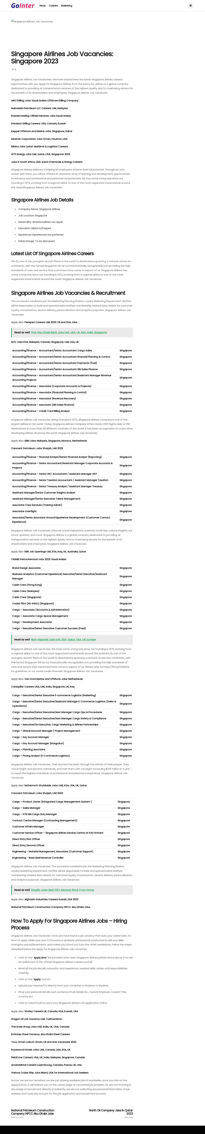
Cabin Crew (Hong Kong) (27, 584)
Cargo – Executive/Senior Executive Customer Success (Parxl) (49, 628)
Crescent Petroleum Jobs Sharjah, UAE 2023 (37, 793)
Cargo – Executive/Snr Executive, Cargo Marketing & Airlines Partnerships (55, 724)
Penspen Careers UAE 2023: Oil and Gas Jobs (51, 322)
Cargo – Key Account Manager (30, 737)
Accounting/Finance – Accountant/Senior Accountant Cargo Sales (52, 350)
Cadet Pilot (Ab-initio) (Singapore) (33, 603)
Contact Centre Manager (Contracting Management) (44, 820)
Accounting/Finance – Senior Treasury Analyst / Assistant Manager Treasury (57, 486)
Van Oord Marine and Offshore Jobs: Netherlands (54, 679)
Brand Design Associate (26, 568)
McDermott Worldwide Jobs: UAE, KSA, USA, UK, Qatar (56, 785)
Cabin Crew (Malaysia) (25, 591)
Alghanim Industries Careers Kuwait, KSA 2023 (51, 899)
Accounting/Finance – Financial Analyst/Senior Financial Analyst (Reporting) (57, 457)
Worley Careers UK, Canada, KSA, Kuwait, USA (52, 1011)
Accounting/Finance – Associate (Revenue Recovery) (44, 398)
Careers (53, 5)
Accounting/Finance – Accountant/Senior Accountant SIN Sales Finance (55, 369)
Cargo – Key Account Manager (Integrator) (38, 743)
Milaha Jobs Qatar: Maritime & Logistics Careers (40, 146)
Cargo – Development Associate (32, 622)
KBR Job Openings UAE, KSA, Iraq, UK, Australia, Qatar (56, 551)
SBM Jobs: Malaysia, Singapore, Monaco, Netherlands (56, 440)
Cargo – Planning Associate (28, 749)
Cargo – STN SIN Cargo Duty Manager (34, 814)
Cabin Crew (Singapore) (26, 597)
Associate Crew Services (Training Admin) (37, 505)
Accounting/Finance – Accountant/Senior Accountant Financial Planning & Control (61, 356)
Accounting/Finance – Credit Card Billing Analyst (41, 411)
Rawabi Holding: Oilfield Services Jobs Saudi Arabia (41, 115)
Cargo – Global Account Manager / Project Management (46, 730)
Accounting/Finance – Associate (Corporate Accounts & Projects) (51, 386)
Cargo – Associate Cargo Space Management (40, 616)
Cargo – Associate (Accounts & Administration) (41, 609)
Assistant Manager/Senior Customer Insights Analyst (43, 492)
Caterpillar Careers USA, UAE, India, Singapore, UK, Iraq (42, 686)
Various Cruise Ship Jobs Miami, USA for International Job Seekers (50, 1072)
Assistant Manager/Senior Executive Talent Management (46, 498)
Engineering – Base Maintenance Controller (38, 857)
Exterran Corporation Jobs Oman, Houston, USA (39, 139)
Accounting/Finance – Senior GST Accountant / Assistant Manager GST (54, 473)
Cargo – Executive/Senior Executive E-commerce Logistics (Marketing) (54, 695)
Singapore (126, 350)
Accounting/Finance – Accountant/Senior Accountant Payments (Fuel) (54, 363)
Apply (37, 979)
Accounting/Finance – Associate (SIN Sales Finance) (43, 404)
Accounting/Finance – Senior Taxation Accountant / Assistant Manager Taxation (60, 480)
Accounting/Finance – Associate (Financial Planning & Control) (49, 392)
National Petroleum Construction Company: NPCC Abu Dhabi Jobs (51, 907)
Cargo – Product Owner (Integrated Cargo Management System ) (52, 801)
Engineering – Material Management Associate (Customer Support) (52, 851)
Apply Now (40, 957)
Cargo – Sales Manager (26, 808)
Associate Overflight (24, 511)
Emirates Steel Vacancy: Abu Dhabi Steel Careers (40, 1034)
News (43, 5)
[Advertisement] (168, 39)
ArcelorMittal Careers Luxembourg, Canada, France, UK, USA (46, 1065)
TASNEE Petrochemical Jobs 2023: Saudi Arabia (39, 559)
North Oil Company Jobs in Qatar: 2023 (111, 1113)
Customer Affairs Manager (28, 826)
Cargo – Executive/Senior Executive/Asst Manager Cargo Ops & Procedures (57, 712)
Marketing (66, 5)
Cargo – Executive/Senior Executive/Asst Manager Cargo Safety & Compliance (59, 718)
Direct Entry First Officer (26, 839)
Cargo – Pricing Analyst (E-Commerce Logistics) (41, 755)
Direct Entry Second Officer (28, 845)
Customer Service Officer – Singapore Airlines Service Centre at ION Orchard (57, 832)
